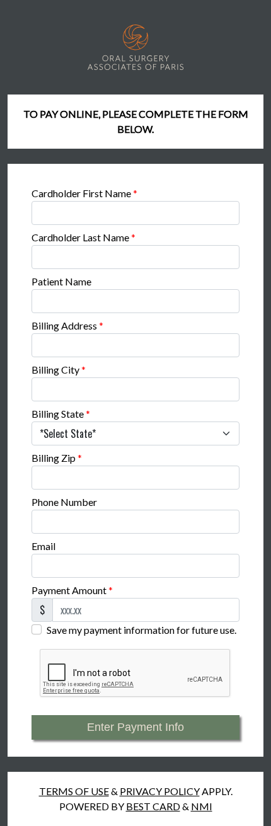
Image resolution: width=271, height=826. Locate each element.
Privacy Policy (160, 791)
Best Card (153, 806)
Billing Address (67, 325)
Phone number (64, 502)
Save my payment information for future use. (141, 630)
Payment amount (72, 590)
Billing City (59, 370)
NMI (201, 806)
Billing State (61, 414)
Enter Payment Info (135, 727)
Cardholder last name (84, 237)
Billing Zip (57, 458)
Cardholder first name (84, 193)
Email (43, 546)
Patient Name (61, 281)
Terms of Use (74, 791)
